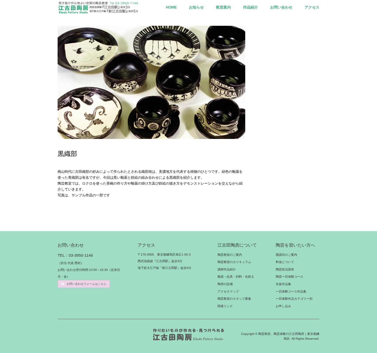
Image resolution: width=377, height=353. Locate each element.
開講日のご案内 (286, 254)
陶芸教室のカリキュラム (234, 262)
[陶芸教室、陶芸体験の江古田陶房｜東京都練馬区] (99, 7)
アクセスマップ (228, 291)
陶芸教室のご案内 (230, 254)
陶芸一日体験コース (289, 276)
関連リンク (225, 306)
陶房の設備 (225, 284)
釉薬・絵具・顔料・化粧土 (236, 276)
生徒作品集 (283, 284)
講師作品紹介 (227, 269)
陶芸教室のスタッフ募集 (234, 298)
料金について (285, 262)
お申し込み (283, 306)
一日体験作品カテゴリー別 (294, 298)
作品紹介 (250, 7)
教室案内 (223, 7)
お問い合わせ (281, 7)
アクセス (312, 7)
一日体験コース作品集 (291, 291)
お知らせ (196, 7)
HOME (171, 7)
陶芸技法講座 (285, 269)
